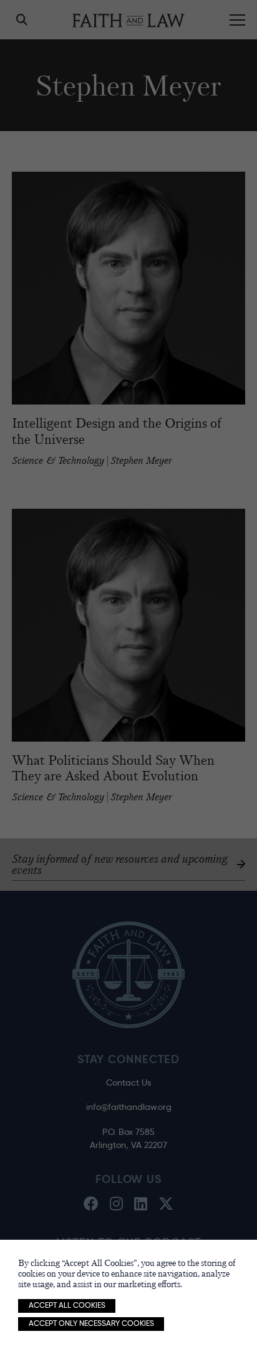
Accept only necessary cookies (91, 1323)
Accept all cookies (67, 1305)
